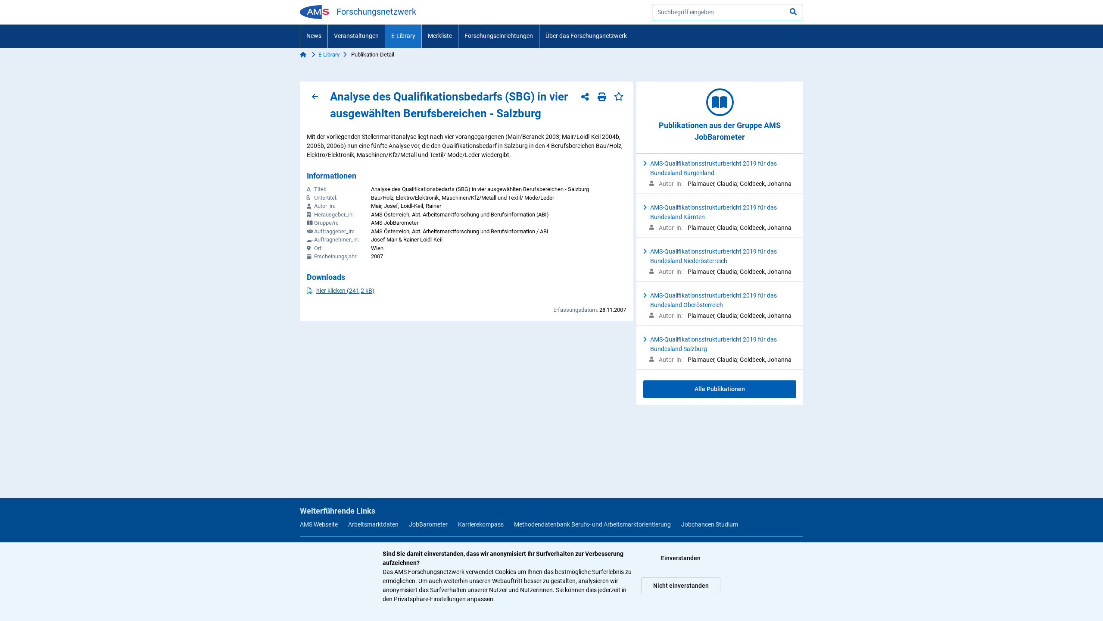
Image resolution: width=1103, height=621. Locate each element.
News (313, 35)
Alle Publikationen (720, 389)
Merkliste (440, 35)
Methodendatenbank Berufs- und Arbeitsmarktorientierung (592, 524)
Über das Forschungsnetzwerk (586, 35)
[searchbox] (727, 12)
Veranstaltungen (356, 35)
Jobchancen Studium (709, 524)
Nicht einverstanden (681, 585)
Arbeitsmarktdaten (373, 524)
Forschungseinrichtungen (498, 35)
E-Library (403, 35)
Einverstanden (681, 558)
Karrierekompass (481, 524)
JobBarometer (428, 524)
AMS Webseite (319, 524)
